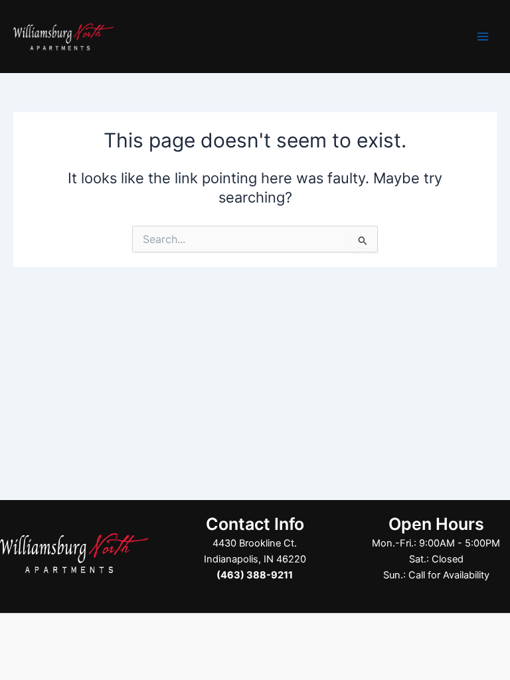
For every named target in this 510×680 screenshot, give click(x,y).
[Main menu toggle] (483, 36)
